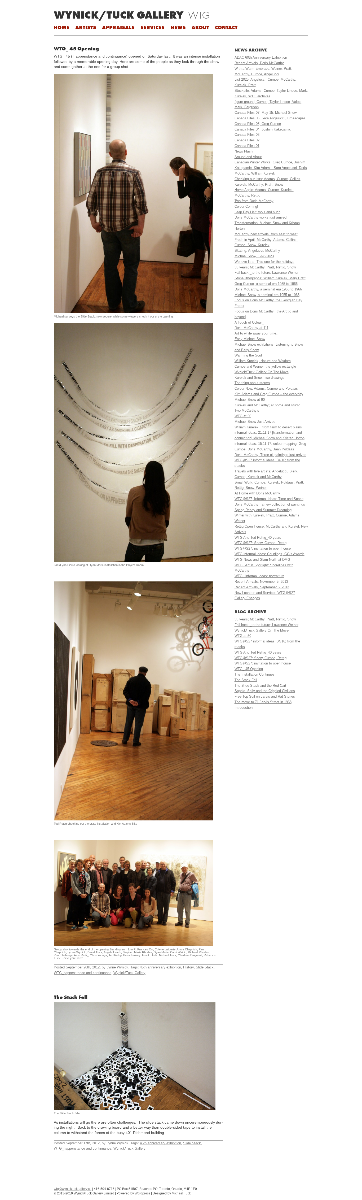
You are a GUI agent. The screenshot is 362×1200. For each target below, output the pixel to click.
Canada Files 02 (247, 140)
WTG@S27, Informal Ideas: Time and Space (269, 499)
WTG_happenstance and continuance (82, 973)
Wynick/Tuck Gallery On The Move (262, 372)
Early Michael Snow (250, 339)
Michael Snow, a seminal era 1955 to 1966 (267, 295)
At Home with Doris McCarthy (257, 493)
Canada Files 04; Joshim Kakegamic (263, 129)
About (200, 27)
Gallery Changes (247, 598)
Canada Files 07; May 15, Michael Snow (266, 113)
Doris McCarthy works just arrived (260, 217)
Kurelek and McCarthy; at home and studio (267, 405)
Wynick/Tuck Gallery (118, 14)
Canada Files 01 (247, 146)
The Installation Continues (255, 674)
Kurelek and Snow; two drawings (259, 378)
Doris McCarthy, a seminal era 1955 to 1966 (268, 289)
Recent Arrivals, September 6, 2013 (262, 587)
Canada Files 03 (247, 135)
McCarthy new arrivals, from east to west (266, 234)
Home (61, 27)
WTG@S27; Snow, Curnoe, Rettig (260, 543)
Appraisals (118, 27)
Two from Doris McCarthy (254, 201)
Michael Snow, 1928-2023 (254, 256)
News (178, 27)
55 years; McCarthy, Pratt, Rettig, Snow (265, 267)
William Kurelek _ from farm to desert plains (268, 427)
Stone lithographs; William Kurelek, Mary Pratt (270, 278)
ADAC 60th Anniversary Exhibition (261, 57)
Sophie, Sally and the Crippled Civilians (265, 691)
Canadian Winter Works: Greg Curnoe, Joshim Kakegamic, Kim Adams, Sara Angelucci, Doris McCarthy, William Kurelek (271, 167)
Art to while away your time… (257, 333)
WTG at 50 (243, 416)
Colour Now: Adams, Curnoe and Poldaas (266, 388)
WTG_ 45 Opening (76, 48)
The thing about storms (252, 383)
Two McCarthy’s (247, 410)
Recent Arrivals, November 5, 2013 (261, 582)
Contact (226, 27)
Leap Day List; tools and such (257, 212)
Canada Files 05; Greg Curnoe (258, 124)
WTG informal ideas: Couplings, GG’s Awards (269, 554)
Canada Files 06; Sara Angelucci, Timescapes (270, 118)
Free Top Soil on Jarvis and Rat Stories (265, 696)
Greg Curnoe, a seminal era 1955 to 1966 (266, 284)
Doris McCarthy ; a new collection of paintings (270, 504)
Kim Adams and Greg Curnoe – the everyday (269, 394)
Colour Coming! (246, 206)
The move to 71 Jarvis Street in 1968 (263, 702)
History (188, 967)
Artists (85, 27)
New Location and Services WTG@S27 (265, 593)
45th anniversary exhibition (160, 967)
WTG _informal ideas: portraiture (259, 576)
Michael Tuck (181, 1193)
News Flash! (244, 151)
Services (152, 27)
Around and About (248, 157)
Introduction (244, 708)
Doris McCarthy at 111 (251, 328)
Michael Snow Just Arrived (255, 422)
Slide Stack (205, 967)
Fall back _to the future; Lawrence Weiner (266, 273)
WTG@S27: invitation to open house (263, 548)
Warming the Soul (248, 355)
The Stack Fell (70, 997)
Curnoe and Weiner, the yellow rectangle (265, 366)
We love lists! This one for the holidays (264, 262)
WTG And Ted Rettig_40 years (258, 538)
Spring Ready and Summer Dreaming (263, 510)
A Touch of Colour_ (249, 322)
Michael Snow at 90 (250, 400)
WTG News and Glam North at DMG (262, 560)
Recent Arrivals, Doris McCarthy (259, 63)
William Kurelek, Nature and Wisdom (263, 361)
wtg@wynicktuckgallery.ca (72, 1189)
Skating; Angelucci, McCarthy (257, 251)
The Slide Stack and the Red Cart (260, 686)
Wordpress (142, 1193)
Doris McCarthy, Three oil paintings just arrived (270, 455)
